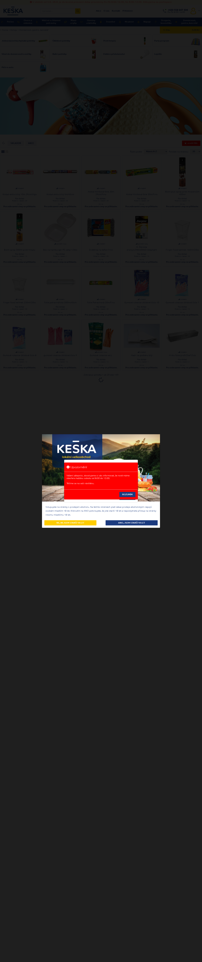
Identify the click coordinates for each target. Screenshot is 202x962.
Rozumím (127, 495)
